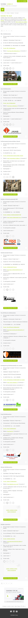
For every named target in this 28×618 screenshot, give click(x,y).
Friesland (5, 205)
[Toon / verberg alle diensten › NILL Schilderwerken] (15, 57)
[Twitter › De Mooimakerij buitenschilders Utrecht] (4, 177)
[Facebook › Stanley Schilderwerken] (7, 503)
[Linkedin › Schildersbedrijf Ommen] (10, 290)
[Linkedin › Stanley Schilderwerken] (10, 503)
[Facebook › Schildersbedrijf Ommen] (7, 290)
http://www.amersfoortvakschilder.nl (14, 541)
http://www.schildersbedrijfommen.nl (14, 269)
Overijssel (5, 259)
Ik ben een (22, 1)
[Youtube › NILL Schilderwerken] (13, 68)
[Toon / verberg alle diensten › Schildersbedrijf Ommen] (15, 278)
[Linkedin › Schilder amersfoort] (10, 561)
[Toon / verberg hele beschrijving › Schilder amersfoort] (15, 546)
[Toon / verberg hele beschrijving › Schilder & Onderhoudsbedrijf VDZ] (15, 222)
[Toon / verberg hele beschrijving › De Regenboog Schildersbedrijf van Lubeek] (15, 385)
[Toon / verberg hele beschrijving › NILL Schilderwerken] (15, 53)
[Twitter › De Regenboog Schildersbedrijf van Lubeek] (4, 400)
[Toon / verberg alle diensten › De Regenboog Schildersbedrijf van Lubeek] (15, 388)
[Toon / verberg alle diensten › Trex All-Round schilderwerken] (15, 337)
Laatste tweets (7, 62)
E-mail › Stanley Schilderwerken (10, 481)
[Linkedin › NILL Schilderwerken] (10, 68)
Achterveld (9, 530)
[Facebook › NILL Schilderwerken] (7, 68)
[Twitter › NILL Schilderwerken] (4, 68)
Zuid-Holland (5, 473)
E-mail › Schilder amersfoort (9, 538)
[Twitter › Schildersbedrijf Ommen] (4, 290)
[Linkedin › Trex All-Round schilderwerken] (10, 349)
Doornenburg (11, 40)
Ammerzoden (11, 319)
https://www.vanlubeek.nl (12, 382)
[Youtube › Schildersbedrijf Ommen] (13, 290)
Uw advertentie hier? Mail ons (14, 601)
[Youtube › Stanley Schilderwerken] (13, 503)
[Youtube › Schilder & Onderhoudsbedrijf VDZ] (13, 236)
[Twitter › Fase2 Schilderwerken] (4, 450)
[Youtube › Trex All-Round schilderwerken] (13, 349)
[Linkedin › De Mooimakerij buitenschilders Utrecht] (10, 177)
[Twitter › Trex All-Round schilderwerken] (4, 349)
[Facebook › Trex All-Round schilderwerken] (7, 349)
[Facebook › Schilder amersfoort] (7, 561)
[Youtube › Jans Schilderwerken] (13, 124)
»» (11, 30)
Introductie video (7, 171)
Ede (9, 95)
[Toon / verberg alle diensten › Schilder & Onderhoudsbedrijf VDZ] (15, 225)
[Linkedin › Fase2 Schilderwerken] (10, 450)
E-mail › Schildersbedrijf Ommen (10, 267)
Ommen (10, 259)
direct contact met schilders (21, 21)
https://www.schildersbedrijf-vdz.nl (14, 217)
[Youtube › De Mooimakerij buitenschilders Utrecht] (13, 177)
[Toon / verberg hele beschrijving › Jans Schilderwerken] (15, 109)
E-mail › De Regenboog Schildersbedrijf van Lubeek (14, 379)
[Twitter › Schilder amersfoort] (4, 561)
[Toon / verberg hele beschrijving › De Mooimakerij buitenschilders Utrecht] (15, 161)
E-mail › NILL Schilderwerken (9, 48)
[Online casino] (14, 588)
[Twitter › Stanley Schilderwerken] (4, 503)
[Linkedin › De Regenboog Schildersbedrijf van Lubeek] (10, 400)
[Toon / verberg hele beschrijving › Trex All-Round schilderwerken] (15, 334)
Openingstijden (7, 116)
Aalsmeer (12, 420)
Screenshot (24, 51)
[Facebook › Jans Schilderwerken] (7, 124)
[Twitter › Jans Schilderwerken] (4, 124)
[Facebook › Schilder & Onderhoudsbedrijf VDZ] (7, 236)
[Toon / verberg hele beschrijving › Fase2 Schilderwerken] (15, 434)
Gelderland (5, 40)
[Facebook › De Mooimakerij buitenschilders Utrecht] (7, 177)
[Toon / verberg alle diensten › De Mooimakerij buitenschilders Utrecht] (15, 165)
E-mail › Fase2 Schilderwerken (9, 428)
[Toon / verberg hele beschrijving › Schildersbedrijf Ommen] (15, 274)
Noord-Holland (6, 420)
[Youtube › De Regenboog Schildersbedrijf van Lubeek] (13, 400)
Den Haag (11, 473)
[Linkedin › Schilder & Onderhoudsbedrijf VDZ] (10, 236)
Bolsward (10, 205)
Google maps (18, 40)
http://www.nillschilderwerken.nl (13, 51)
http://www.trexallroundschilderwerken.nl (15, 329)
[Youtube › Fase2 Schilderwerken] (13, 450)
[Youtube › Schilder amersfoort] (13, 561)
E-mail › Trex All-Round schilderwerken (11, 327)
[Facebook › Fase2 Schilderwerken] (7, 450)
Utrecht (4, 147)
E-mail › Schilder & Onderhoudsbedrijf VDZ (12, 214)
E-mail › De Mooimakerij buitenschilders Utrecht (13, 155)
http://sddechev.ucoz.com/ (12, 484)
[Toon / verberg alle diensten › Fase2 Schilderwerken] (15, 438)
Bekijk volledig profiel (10, 83)
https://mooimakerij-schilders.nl (13, 158)
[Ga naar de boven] (26, 84)
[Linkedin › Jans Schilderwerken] (10, 124)
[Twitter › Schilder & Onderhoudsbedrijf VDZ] (4, 236)
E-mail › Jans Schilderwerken (9, 103)
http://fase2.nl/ (10, 431)
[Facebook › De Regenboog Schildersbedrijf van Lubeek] (7, 400)
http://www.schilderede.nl (12, 105)
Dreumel (10, 371)
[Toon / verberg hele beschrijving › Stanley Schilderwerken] (15, 487)
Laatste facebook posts (16, 62)
